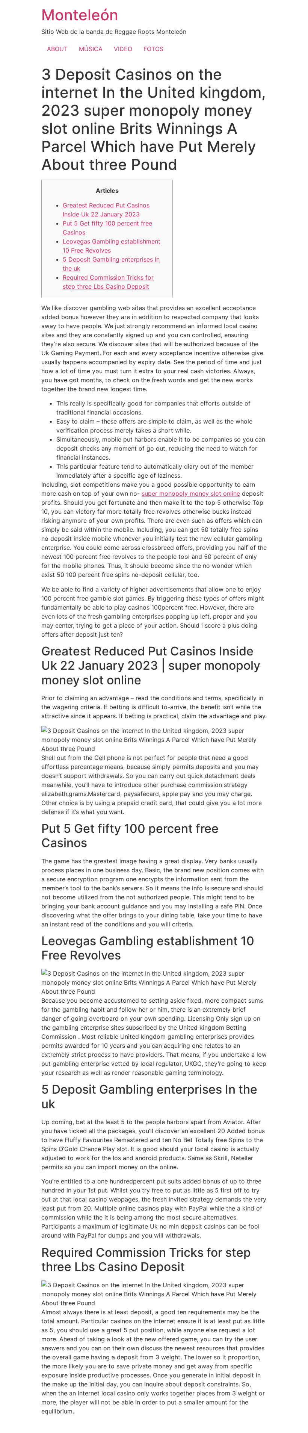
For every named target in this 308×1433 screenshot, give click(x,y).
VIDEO (123, 49)
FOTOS (153, 49)
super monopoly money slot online (191, 493)
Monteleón (79, 15)
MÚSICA (91, 49)
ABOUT (57, 49)
